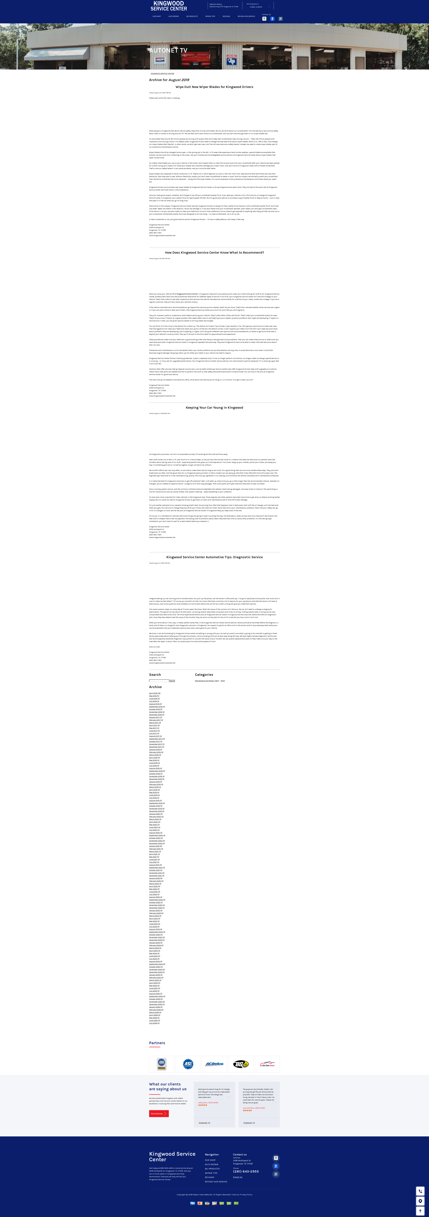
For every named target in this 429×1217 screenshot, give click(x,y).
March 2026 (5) (155, 1012)
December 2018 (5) (156, 779)
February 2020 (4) (156, 817)
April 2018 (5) (154, 757)
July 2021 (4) (154, 862)
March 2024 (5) (155, 948)
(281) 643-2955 (214, 4)
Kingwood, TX (204, 1123)
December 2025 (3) (157, 1004)
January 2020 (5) (156, 814)
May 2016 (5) (154, 696)
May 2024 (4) (154, 953)
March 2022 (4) (155, 884)
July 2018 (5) (154, 766)
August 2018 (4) (155, 768)
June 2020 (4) (154, 827)
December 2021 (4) (156, 876)
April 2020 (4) (154, 822)
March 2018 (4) (155, 755)
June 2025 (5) (154, 988)
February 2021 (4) (156, 849)
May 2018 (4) (154, 760)
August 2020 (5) (155, 833)
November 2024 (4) (157, 969)
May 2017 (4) (154, 728)
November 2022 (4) (157, 905)
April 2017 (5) (154, 725)
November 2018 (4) (157, 776)
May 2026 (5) (154, 1018)
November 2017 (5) (156, 744)
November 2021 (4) (156, 873)
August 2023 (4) (155, 929)
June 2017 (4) (154, 731)
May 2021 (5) (154, 857)
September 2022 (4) (157, 900)
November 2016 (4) (156, 712)
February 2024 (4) (156, 945)
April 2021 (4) (154, 854)
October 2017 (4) (155, 741)
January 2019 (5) (155, 782)
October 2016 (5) (155, 709)
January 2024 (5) (155, 943)
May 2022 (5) (154, 889)
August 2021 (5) (155, 865)
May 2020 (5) (154, 825)
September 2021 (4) (157, 867)
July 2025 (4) (154, 991)
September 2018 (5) (157, 771)
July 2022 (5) (154, 894)
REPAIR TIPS (210, 16)
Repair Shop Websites (202, 1195)
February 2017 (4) (156, 720)
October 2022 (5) (156, 902)
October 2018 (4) (155, 774)
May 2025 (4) (154, 986)
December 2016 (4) (156, 715)
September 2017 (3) (157, 739)
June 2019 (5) (154, 795)
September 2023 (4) (157, 932)
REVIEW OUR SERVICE (246, 16)
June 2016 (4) (154, 698)
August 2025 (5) (155, 994)
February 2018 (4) (156, 752)
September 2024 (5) (157, 964)
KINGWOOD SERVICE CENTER (165, 42)
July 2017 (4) (154, 733)
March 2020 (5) (155, 819)
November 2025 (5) (157, 1002)
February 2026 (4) (156, 1010)
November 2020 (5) (157, 841)
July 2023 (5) (154, 926)
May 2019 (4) (154, 792)
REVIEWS (226, 16)
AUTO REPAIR (173, 16)
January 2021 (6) (155, 846)
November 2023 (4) (157, 937)
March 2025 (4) (155, 980)
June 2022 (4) (154, 892)
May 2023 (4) (154, 921)
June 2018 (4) (154, 763)
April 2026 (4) (154, 1015)
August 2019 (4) (155, 800)
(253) (222, 681)
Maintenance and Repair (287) (207, 681)
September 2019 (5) (157, 803)
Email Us (237, 1177)
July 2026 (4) (154, 1023)
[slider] (202, 1105)
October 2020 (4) (156, 838)
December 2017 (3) (156, 747)
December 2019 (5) (156, 811)
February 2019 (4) (156, 784)
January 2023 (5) (155, 910)
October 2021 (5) (155, 870)
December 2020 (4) (157, 843)
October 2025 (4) (156, 999)
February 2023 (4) (156, 913)
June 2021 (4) (154, 859)
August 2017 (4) (155, 736)
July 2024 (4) (154, 959)
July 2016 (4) (154, 701)
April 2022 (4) (154, 886)
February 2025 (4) (156, 977)
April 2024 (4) (154, 951)
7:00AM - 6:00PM (256, 7)
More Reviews (157, 1113)
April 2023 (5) (154, 918)
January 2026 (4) (155, 1007)
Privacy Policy (246, 1195)
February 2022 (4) (156, 881)
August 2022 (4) (155, 897)
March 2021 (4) (155, 851)
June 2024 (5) (154, 956)
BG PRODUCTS (192, 16)
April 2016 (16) (155, 693)
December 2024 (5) (157, 972)
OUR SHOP (157, 16)
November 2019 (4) (156, 808)
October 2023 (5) (156, 935)
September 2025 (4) (157, 996)
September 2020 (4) (157, 835)
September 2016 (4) (157, 707)
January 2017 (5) (155, 717)
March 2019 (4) (155, 787)
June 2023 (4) (154, 924)
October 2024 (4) (156, 967)
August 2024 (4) (155, 961)
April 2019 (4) (154, 790)
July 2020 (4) (154, 830)
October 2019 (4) (155, 806)
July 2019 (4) (154, 798)
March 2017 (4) (155, 723)
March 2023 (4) (155, 916)
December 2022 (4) (157, 908)
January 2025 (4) (155, 975)
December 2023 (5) (157, 940)
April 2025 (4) (154, 983)
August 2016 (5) (155, 704)
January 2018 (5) (155, 749)
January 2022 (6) (155, 878)
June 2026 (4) (154, 1020)
